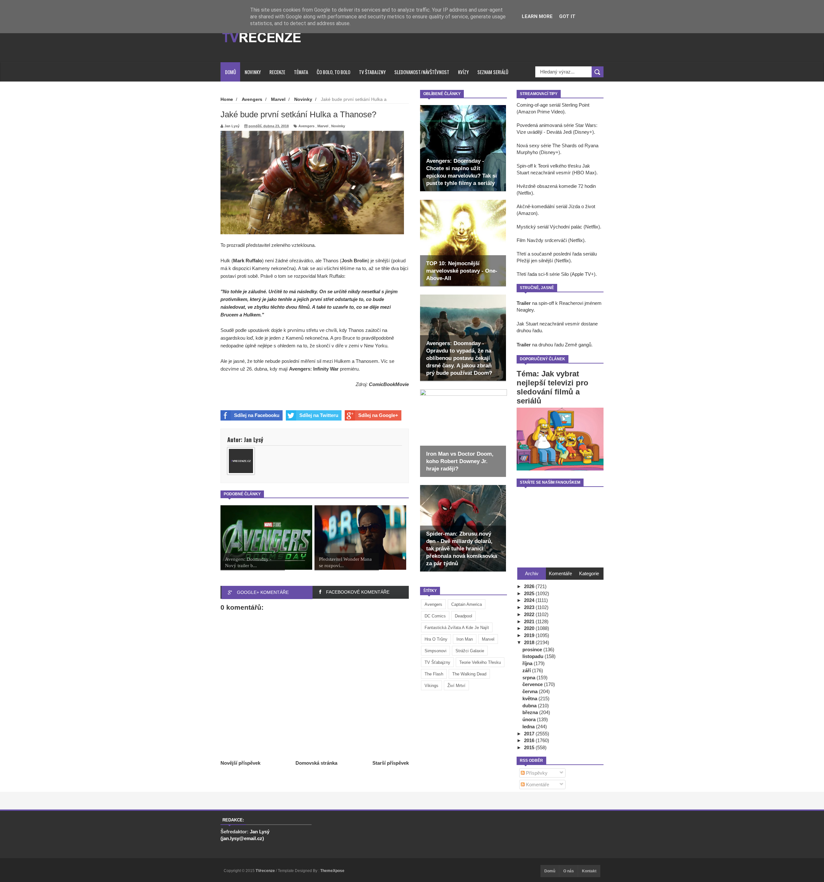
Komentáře (537, 784)
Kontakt (589, 871)
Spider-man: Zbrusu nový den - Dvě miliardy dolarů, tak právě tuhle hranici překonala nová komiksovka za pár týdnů (461, 549)
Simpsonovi (435, 650)
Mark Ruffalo (247, 260)
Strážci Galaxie (469, 650)
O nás (568, 871)
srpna (529, 677)
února (529, 719)
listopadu (533, 656)
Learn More (537, 16)
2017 (530, 733)
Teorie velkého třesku (480, 662)
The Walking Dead (469, 674)
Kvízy (463, 71)
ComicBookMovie (389, 384)
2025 (530, 593)
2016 (530, 740)
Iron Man (464, 639)
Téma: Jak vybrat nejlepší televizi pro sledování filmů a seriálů (552, 387)
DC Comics (435, 616)
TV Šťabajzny (437, 662)
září (527, 670)
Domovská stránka (316, 763)
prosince (532, 649)
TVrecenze (266, 870)
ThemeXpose (332, 870)
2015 (530, 747)
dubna (530, 705)
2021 (530, 621)
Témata (301, 71)
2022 (530, 614)
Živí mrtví (456, 685)
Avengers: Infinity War (314, 369)
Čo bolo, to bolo (333, 71)
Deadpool (463, 616)
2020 (530, 628)
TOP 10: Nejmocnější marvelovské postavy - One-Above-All (461, 270)
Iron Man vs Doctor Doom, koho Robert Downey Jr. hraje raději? (459, 461)
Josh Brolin (355, 260)
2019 (530, 635)
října (528, 663)
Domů (230, 71)
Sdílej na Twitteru (318, 415)
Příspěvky (536, 773)
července (533, 684)
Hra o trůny (436, 639)
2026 (530, 586)
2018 (530, 642)
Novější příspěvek (240, 763)
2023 (530, 607)
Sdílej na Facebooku (256, 415)
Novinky (253, 71)
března (530, 712)
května (530, 698)
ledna (529, 726)
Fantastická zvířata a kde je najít (457, 627)
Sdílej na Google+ (378, 415)
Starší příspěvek (390, 763)
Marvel (488, 639)
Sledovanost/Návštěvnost (421, 71)
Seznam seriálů (492, 71)
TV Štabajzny (372, 71)
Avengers (433, 604)
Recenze (277, 71)
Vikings (431, 685)
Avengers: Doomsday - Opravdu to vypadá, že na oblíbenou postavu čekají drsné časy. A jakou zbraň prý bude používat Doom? (459, 358)
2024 (530, 600)
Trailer (524, 303)
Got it (567, 16)
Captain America (466, 604)
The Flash (434, 674)
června (530, 691)
